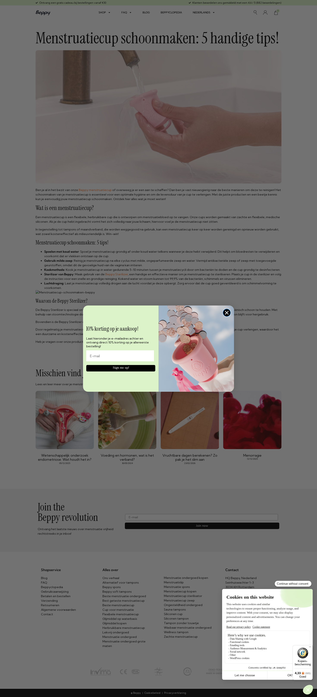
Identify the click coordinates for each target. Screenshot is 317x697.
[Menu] (310, 647)
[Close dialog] (227, 312)
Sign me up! (121, 368)
